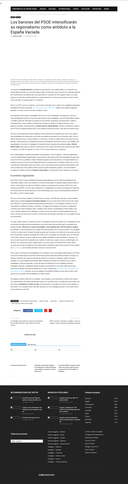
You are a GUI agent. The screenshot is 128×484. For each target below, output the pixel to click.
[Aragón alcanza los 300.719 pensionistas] (53, 400)
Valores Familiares (91, 453)
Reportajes (96, 9)
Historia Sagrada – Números (57, 441)
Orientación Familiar (91, 438)
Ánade (106, 9)
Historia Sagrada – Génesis (56, 432)
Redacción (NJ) (17, 36)
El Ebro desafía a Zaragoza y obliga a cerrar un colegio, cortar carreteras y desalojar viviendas (65, 322)
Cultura (87, 416)
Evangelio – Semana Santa (56, 456)
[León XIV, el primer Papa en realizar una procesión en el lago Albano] (16, 400)
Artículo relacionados (18, 344)
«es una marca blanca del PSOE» (45, 108)
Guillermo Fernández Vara (66, 301)
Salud (86, 413)
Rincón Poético (90, 444)
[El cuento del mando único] (21, 356)
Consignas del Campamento (94, 435)
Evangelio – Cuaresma (55, 453)
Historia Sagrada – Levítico (56, 438)
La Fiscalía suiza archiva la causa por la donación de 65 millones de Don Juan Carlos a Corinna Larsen (27, 323)
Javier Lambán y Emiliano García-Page (22, 303)
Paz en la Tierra (90, 441)
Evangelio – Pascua (54, 459)
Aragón (43, 9)
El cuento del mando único (18, 365)
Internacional (64, 9)
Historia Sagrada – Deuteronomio (59, 444)
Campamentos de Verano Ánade (24, 9)
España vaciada (44, 301)
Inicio (12, 14)
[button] (115, 9)
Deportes (88, 422)
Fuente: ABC (53, 301)
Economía (88, 407)
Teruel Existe (17, 248)
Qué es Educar (89, 450)
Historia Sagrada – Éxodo (56, 435)
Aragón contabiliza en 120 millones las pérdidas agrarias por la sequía (69, 409)
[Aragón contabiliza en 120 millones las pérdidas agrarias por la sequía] (53, 410)
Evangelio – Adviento (54, 447)
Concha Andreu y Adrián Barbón (28, 301)
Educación (86, 9)
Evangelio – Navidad (54, 450)
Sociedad (88, 410)
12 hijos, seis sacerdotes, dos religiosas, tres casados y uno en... (32, 409)
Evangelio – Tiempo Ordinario (57, 462)
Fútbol (76, 9)
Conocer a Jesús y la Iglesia (94, 432)
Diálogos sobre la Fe (91, 447)
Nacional (52, 9)
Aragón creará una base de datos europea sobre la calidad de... (69, 419)
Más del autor (32, 344)
